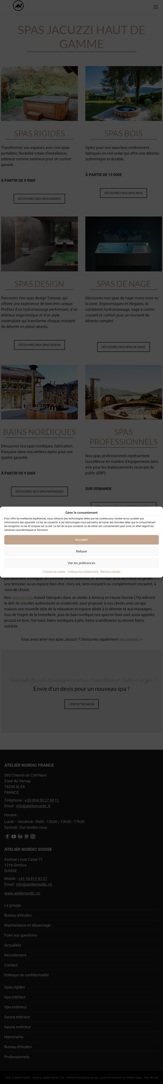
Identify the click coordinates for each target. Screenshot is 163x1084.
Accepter (81, 539)
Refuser (81, 551)
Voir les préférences (81, 563)
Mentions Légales (110, 571)
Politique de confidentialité (83, 571)
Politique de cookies (54, 571)
